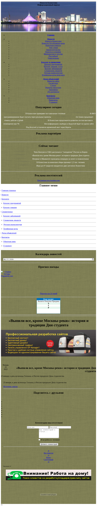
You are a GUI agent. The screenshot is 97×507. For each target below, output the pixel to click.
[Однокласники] (48, 415)
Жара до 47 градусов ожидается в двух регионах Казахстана (60, 166)
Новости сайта (53, 81)
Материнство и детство (53, 54)
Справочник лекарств (53, 71)
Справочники (7, 212)
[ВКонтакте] (48, 408)
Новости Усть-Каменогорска (53, 43)
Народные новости (53, 45)
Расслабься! (53, 56)
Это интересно (53, 92)
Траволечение (53, 58)
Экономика (53, 90)
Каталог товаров (10, 207)
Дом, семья (53, 48)
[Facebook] (48, 410)
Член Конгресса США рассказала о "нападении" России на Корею (60, 152)
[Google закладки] (48, 406)
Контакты (5, 237)
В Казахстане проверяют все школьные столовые (45, 114)
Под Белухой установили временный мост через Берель (48, 127)
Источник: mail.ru (10, 387)
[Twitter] (48, 412)
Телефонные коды (10, 229)
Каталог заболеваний (53, 69)
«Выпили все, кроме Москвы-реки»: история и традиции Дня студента (60, 155)
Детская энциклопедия (53, 73)
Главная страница (9, 190)
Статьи (53, 85)
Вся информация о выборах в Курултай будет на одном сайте (69, 124)
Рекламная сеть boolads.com (48, 180)
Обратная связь (53, 98)
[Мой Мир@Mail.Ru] (48, 417)
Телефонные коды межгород (53, 75)
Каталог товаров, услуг (53, 66)
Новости (5, 195)
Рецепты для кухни (53, 88)
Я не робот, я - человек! (50, 440)
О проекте (53, 102)
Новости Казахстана (53, 41)
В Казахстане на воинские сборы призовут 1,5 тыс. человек (61, 162)
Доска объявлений (9, 233)
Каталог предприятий (53, 64)
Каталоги (5, 199)
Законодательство (53, 50)
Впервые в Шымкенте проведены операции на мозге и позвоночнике (60, 159)
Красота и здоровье (53, 52)
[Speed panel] (48, 402)
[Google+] (48, 404)
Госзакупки (53, 83)
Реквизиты (53, 100)
